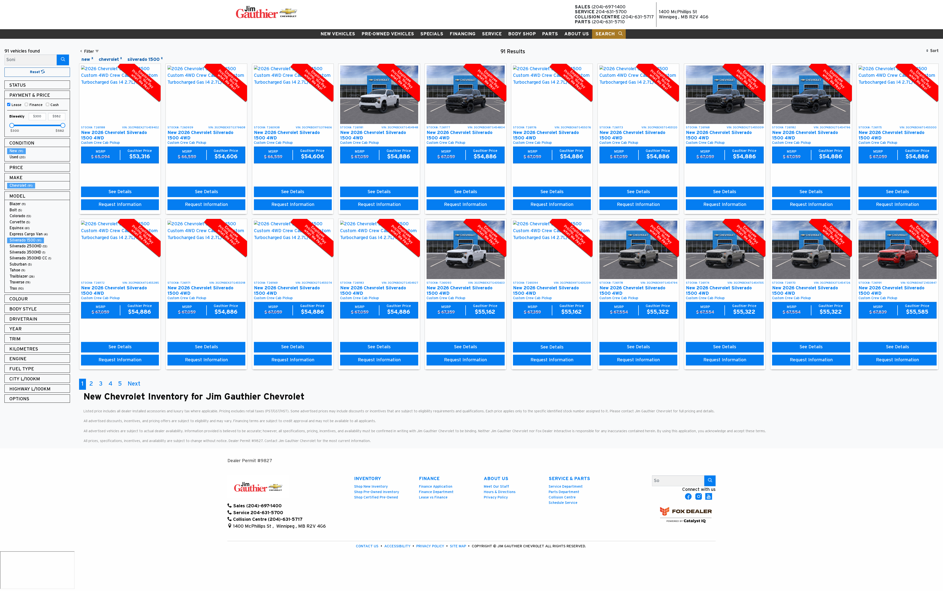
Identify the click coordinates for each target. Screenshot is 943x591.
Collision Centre (562, 497)
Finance (35, 105)
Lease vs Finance (433, 497)
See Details (120, 191)
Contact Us (367, 546)
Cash (54, 105)
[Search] (63, 59)
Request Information (119, 204)
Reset (35, 72)
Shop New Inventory (371, 486)
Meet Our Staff (496, 486)
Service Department (566, 486)
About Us (496, 478)
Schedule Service (563, 503)
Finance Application (435, 486)
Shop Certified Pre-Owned (376, 497)
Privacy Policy (496, 497)
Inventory (367, 478)
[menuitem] (38, 151)
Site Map (458, 546)
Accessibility (398, 546)
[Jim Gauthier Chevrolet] (266, 12)
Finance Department (436, 492)
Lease (16, 105)
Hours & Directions (499, 492)
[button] (337, 34)
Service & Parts (569, 478)
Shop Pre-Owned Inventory (376, 492)
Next (134, 384)
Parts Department (564, 492)
